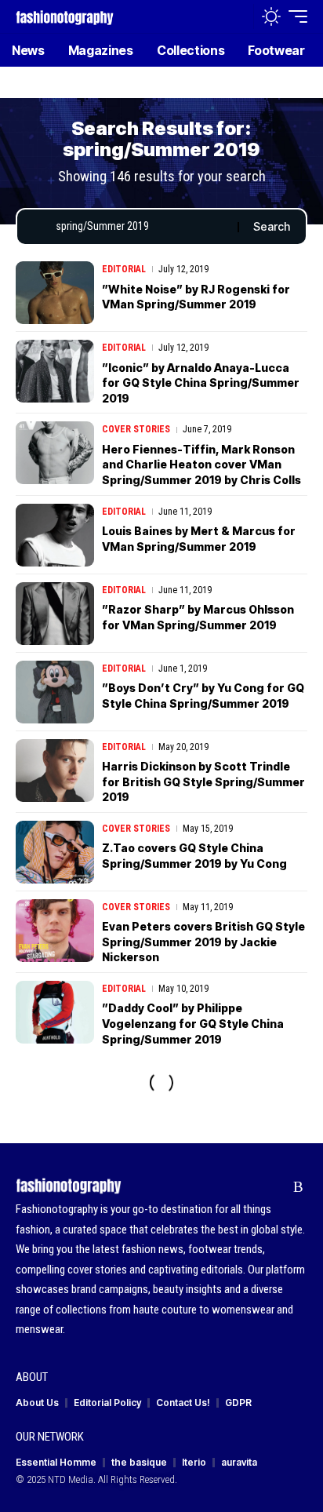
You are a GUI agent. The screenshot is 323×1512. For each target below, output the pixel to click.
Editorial (124, 269)
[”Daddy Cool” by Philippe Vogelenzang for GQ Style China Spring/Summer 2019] (55, 1012)
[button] (238, 16)
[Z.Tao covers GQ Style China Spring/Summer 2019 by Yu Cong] (55, 852)
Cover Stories (136, 429)
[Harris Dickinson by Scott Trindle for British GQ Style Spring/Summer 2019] (55, 770)
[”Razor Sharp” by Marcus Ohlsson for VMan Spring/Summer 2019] (55, 613)
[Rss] (298, 1187)
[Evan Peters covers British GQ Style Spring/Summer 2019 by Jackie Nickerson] (55, 930)
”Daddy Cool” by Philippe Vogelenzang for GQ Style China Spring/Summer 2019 (193, 1023)
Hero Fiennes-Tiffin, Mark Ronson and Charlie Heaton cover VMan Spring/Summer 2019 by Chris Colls (201, 464)
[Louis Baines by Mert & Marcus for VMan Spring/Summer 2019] (55, 535)
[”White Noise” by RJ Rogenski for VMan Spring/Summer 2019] (55, 292)
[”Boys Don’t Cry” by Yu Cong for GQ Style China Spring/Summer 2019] (55, 692)
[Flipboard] (274, 1187)
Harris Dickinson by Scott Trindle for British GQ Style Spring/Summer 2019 (203, 781)
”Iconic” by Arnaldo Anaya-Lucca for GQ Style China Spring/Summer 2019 (200, 383)
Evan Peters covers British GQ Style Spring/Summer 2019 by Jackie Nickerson (203, 942)
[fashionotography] (65, 16)
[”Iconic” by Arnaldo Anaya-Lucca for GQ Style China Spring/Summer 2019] (55, 371)
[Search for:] (141, 226)
